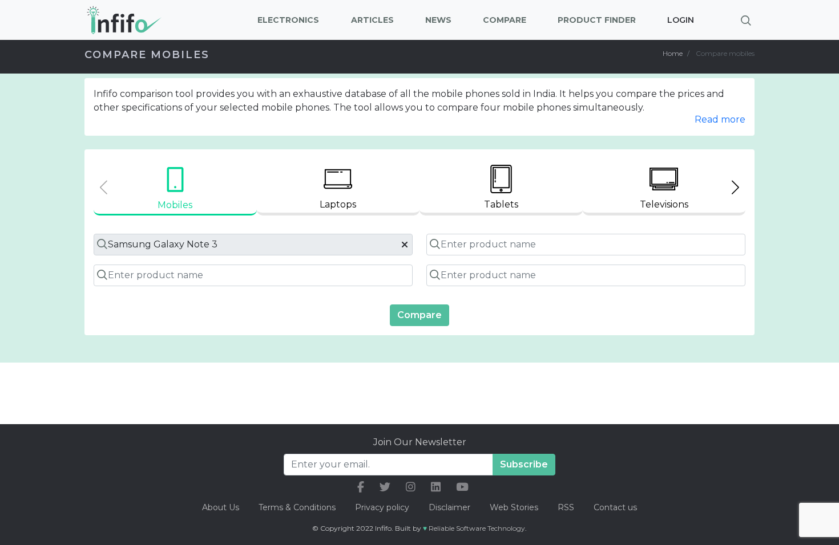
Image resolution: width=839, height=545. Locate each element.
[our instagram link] (411, 487)
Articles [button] (372, 20)
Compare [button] (504, 20)
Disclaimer (451, 507)
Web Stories (514, 507)
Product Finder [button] (597, 20)
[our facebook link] (360, 487)
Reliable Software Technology (477, 528)
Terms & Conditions (297, 507)
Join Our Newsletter (419, 442)
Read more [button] (720, 119)
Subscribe (524, 464)
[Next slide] (735, 187)
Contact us (615, 507)
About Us (220, 507)
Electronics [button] (288, 20)
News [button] (438, 20)
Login (680, 20)
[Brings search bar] (746, 20)
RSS (566, 507)
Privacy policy (382, 507)
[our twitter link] (385, 487)
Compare (419, 315)
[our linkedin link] (436, 487)
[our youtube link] (462, 487)
